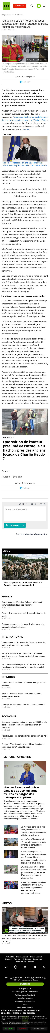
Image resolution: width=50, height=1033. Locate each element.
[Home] (6, 6)
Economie (9, 716)
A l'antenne (21, 962)
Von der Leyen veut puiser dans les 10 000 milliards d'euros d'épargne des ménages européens (21, 792)
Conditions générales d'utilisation (25, 992)
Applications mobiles (25, 1007)
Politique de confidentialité (25, 995)
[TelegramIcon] (34, 967)
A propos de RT (25, 989)
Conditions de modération (25, 1001)
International (12, 636)
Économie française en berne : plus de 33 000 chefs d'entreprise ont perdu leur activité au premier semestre (24, 725)
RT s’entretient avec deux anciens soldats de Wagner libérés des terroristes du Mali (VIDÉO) (24, 938)
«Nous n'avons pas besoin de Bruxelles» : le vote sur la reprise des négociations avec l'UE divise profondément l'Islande (33, 887)
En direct (19, 6)
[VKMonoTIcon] (6, 967)
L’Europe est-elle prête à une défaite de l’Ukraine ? (23, 705)
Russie (8, 959)
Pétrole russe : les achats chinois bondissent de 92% (24, 736)
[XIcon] (25, 967)
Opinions (8, 677)
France (5, 471)
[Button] (39, 6)
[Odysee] (15, 967)
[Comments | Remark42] (25, 519)
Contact (25, 1004)
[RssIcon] (44, 967)
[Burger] (44, 6)
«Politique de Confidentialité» (20, 1023)
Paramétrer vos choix (25, 998)
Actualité (10, 957)
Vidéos (7, 903)
